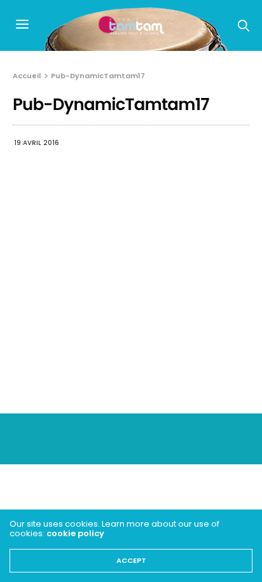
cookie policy (75, 533)
